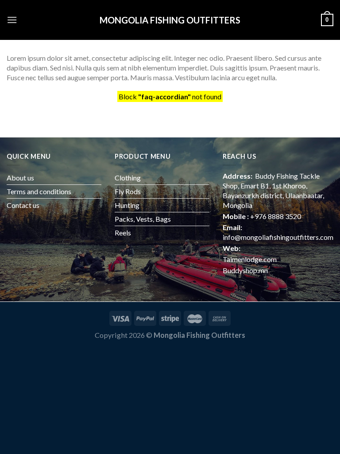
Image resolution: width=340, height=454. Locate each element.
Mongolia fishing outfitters (170, 20)
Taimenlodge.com (250, 259)
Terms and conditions (39, 191)
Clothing (128, 177)
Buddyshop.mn (245, 270)
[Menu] (12, 20)
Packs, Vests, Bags (143, 219)
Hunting (127, 205)
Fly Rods (128, 191)
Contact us (23, 205)
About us (20, 177)
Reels (123, 232)
